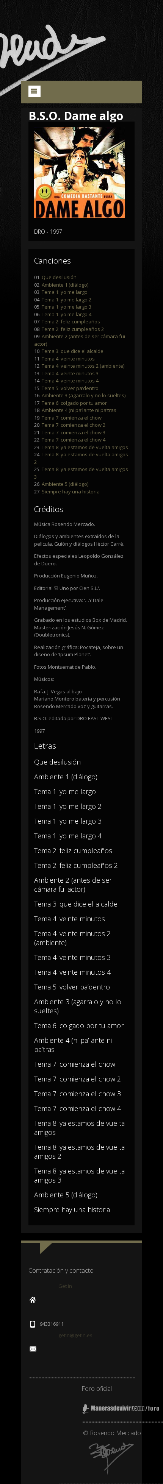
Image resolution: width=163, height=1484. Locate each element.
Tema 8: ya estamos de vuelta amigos (85, 447)
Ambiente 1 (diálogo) (65, 284)
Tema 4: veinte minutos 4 (70, 380)
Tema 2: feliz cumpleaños (71, 321)
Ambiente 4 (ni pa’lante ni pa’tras (79, 410)
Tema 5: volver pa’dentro (70, 388)
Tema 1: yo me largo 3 (66, 306)
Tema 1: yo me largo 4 (66, 314)
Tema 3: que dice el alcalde (72, 351)
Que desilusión (59, 277)
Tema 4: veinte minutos (68, 358)
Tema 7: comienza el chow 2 (73, 424)
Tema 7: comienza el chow (72, 417)
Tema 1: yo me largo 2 (66, 299)
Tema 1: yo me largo (65, 292)
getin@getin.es (75, 1335)
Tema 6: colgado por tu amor (74, 402)
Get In (65, 1286)
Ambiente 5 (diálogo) (65, 484)
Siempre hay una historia (71, 491)
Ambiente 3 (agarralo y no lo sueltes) (83, 395)
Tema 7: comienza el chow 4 (73, 439)
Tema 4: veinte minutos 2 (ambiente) (83, 365)
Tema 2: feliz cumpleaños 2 (73, 329)
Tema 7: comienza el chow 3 (73, 432)
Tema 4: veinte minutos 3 (70, 373)
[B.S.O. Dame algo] (79, 216)
